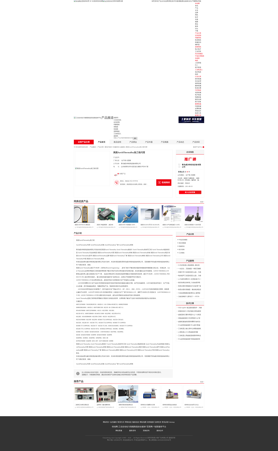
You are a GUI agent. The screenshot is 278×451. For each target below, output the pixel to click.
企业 (163, 1)
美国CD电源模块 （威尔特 (105, 225)
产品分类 (101, 147)
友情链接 (150, 422)
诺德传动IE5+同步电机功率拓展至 (189, 311)
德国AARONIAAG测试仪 (82, 225)
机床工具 (198, 113)
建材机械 (198, 85)
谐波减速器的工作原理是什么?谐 (189, 318)
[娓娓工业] (191, 119)
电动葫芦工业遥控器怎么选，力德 (189, 275)
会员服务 (113, 422)
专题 (176, 1)
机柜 (196, 74)
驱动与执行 (109, 147)
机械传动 (198, 42)
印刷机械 (198, 106)
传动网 (197, 3)
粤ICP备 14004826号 (114, 440)
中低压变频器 (199, 56)
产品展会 (133, 142)
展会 (183, 1)
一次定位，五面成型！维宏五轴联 (189, 268)
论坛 (190, 1)
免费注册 (120, 1)
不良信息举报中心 (140, 440)
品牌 (166, 1)
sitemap (172, 422)
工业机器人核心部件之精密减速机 (189, 328)
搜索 (135, 138)
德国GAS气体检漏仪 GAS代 (171, 225)
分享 (115, 175)
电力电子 (198, 49)
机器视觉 (198, 40)
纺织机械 (198, 79)
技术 (173, 1)
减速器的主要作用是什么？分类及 (189, 314)
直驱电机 (117, 131)
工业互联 (198, 51)
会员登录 (114, 1)
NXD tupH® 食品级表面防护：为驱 (190, 307)
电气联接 (198, 67)
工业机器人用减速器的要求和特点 (189, 335)
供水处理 (198, 81)
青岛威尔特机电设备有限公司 (85, 227)
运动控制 (198, 35)
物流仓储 (198, 99)
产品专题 (149, 142)
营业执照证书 (128, 440)
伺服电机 (117, 124)
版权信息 (135, 422)
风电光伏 (198, 111)
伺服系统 (198, 38)
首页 (153, 1)
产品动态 (180, 142)
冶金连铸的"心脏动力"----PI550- (189, 296)
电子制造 (198, 95)
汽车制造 (198, 90)
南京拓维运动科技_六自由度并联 (189, 282)
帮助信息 (128, 422)
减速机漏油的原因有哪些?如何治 (189, 321)
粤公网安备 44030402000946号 (159, 440)
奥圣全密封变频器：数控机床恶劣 (189, 289)
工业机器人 (199, 69)
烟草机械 (198, 83)
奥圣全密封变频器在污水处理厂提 (189, 286)
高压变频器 (199, 53)
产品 (159, 1)
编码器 (197, 44)
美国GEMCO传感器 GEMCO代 (128, 225)
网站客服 (119, 430)
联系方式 (121, 422)
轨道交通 (198, 88)
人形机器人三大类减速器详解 (188, 332)
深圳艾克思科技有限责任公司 (85, 407)
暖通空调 (198, 115)
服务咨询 (132, 430)
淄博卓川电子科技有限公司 (128, 407)
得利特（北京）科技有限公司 (150, 407)
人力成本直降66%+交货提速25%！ (189, 279)
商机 (169, 1)
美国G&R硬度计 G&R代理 (193, 225)
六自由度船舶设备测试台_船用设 (189, 293)
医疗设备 (198, 101)
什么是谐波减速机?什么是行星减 (189, 325)
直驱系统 (198, 47)
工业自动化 (117, 120)
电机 (196, 60)
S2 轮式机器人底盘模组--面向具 (189, 265)
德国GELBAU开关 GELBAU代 (150, 225)
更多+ (202, 202)
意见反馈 (165, 422)
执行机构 (182, 249)
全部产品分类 (84, 142)
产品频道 (93, 147)
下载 (193, 1)
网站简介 (106, 422)
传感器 (197, 58)
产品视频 (164, 142)
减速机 (116, 136)
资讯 (156, 1)
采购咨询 (146, 430)
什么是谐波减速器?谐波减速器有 (189, 339)
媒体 (186, 1)
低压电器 (198, 72)
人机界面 (198, 63)
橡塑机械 (198, 104)
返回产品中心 (197, 147)
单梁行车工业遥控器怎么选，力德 (189, 272)
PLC (196, 65)
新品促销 (117, 142)
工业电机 (182, 253)
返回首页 (86, 1)
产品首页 (101, 142)
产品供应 (196, 142)
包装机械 (198, 92)
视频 (180, 1)
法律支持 (158, 422)
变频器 (116, 127)
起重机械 (198, 108)
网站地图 (143, 422)
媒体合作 (160, 430)
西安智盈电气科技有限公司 (106, 407)
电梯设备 (198, 97)
